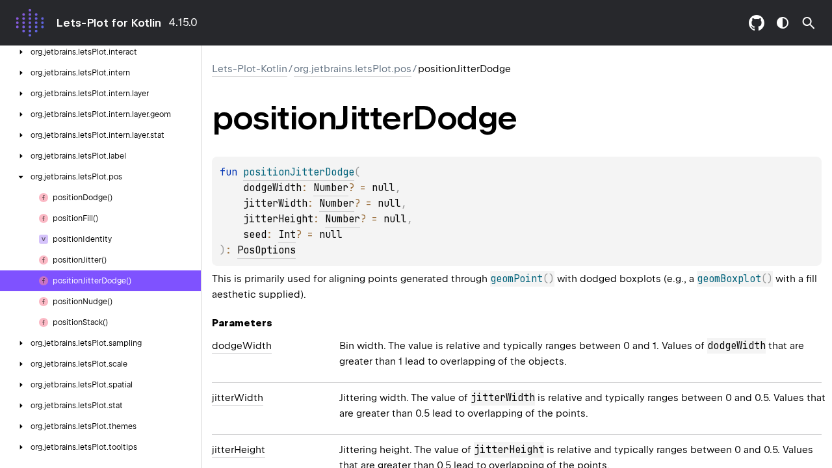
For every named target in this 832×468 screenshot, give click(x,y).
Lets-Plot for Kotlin (108, 22)
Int (287, 234)
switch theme (783, 23)
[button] (809, 23)
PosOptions (266, 250)
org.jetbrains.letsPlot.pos (352, 69)
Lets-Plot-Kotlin (249, 69)
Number (330, 187)
